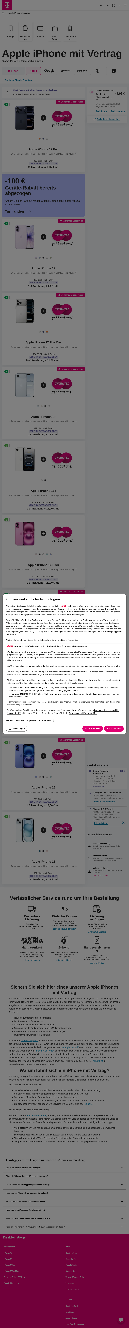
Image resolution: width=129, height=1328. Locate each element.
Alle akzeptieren (114, 728)
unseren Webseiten (87, 654)
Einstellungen (18, 728)
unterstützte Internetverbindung (21, 657)
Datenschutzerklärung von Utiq (83, 713)
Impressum (32, 720)
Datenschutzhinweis (15, 720)
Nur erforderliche (93, 728)
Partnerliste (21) (46, 720)
